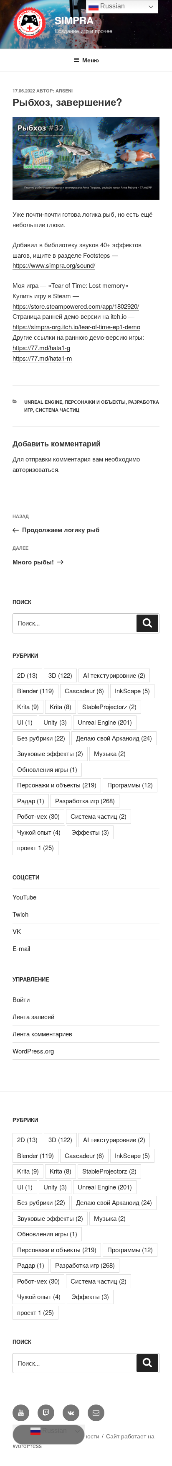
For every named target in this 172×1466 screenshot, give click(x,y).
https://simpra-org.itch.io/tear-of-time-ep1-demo (76, 326)
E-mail (21, 948)
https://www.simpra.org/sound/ (54, 265)
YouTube (24, 896)
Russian (53, 1430)
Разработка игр (85, 800)
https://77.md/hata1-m (42, 358)
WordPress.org (33, 1050)
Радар (30, 800)
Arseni (64, 90)
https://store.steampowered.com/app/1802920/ (76, 306)
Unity (55, 722)
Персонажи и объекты (95, 402)
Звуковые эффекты (50, 753)
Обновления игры (47, 769)
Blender (35, 690)
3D (60, 675)
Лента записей (33, 1016)
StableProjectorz (109, 706)
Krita (28, 706)
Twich (20, 914)
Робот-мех (38, 816)
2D (27, 675)
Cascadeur (84, 690)
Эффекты (90, 832)
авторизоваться (35, 469)
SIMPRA (74, 20)
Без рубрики (41, 737)
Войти (21, 999)
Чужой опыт (39, 832)
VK (17, 931)
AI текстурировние (114, 675)
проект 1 (35, 847)
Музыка (110, 753)
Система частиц (57, 410)
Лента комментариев (42, 1033)
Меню (90, 60)
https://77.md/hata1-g (41, 347)
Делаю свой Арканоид (114, 737)
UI (25, 722)
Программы (130, 784)
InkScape (132, 690)
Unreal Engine (43, 402)
